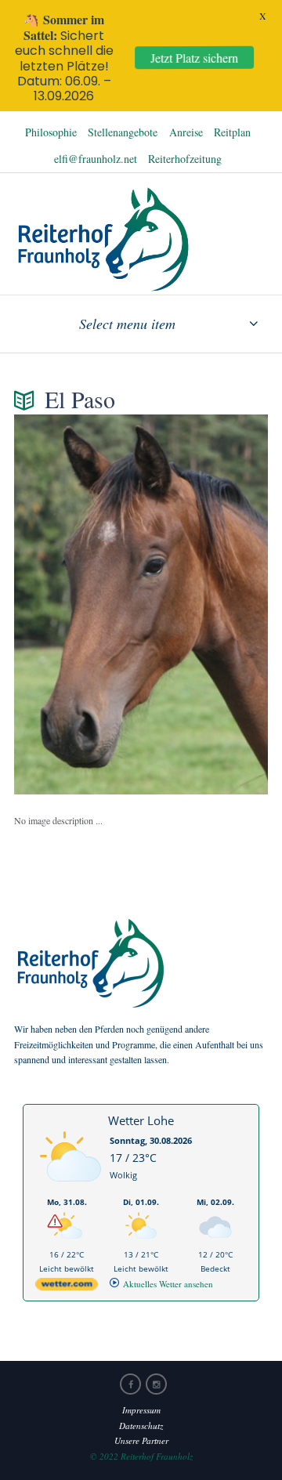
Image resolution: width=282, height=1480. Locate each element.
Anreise (186, 132)
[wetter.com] (66, 1287)
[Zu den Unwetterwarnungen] (70, 1190)
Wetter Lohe (141, 1120)
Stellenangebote (122, 132)
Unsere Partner (141, 1440)
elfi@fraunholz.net (95, 158)
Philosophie (51, 132)
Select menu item (127, 323)
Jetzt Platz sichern (195, 57)
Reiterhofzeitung (185, 158)
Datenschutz (141, 1425)
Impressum (141, 1410)
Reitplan (232, 132)
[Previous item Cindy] (77, 604)
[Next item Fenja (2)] (204, 604)
